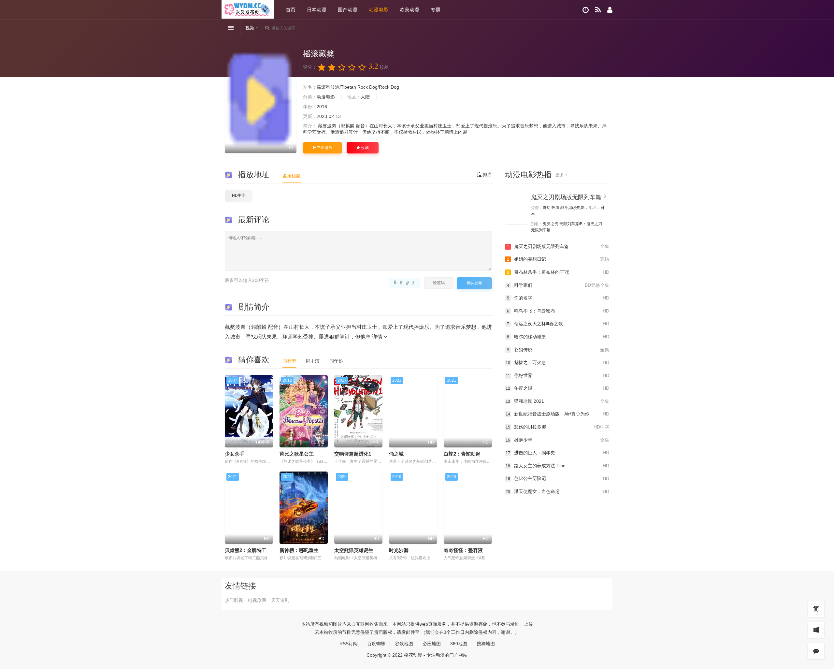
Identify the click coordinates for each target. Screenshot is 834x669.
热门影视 (234, 600)
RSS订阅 (348, 643)
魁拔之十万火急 (557, 362)
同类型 (289, 361)
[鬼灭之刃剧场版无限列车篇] (516, 207)
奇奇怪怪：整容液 (463, 550)
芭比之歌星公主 (297, 454)
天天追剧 (280, 600)
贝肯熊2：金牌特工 (245, 550)
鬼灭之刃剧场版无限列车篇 (566, 197)
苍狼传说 (558, 349)
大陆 (365, 96)
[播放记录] (585, 10)
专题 (435, 9)
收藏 (364, 147)
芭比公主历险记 (557, 478)
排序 (487, 174)
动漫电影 (378, 9)
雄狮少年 (557, 440)
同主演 (313, 361)
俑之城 (396, 454)
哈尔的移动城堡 (558, 336)
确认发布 (474, 283)
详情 (378, 337)
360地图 (458, 643)
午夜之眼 (557, 388)
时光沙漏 (399, 550)
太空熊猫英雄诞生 (353, 550)
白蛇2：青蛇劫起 (462, 454)
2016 (322, 106)
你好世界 (557, 375)
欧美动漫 (409, 9)
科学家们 (558, 285)
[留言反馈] (816, 651)
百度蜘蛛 (376, 643)
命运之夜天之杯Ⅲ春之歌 (558, 323)
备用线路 (291, 176)
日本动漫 (316, 9)
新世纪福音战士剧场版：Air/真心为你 (557, 413)
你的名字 (558, 297)
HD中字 (239, 195)
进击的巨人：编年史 (557, 452)
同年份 (336, 361)
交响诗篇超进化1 (352, 454)
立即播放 (324, 147)
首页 (290, 9)
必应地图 (432, 643)
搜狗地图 (486, 643)
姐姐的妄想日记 (558, 259)
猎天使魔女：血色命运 (557, 491)
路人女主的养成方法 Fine (557, 465)
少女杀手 (234, 454)
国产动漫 (347, 9)
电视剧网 (257, 600)
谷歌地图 (404, 643)
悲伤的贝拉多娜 (557, 426)
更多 (560, 174)
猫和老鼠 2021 (557, 401)
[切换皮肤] (816, 630)
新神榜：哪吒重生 (299, 550)
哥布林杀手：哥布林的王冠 (558, 272)
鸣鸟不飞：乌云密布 (558, 310)
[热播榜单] (598, 10)
